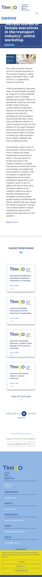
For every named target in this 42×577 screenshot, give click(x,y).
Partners (8, 486)
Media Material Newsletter (15, 531)
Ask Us (8, 537)
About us (9, 478)
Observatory (11, 492)
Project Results (10, 509)
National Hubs (10, 498)
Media (8, 526)
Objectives (9, 484)
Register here (12, 222)
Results (9, 503)
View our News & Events (14, 520)
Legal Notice (21, 549)
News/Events (11, 514)
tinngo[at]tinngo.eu (12, 543)
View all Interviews (21, 396)
